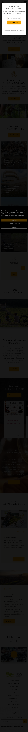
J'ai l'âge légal (15, 22)
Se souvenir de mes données (14, 26)
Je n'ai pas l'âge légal (15, 18)
